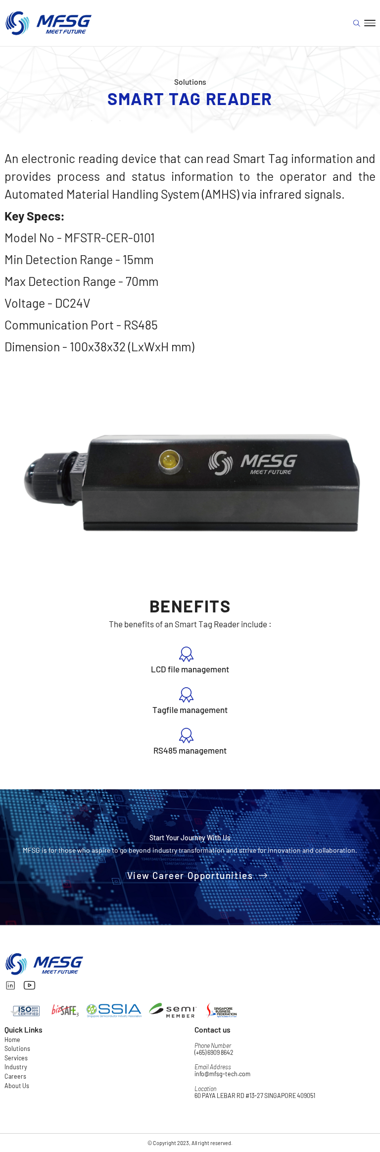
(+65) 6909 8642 (214, 1052)
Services (16, 1057)
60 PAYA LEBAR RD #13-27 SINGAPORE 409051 (254, 1095)
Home (12, 1039)
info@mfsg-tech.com (222, 1073)
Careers (15, 1076)
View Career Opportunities (190, 875)
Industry (15, 1066)
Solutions (17, 1048)
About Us (16, 1085)
